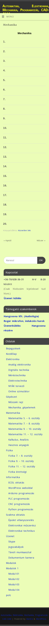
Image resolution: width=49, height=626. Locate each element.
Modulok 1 (12, 568)
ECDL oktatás (16, 482)
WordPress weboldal (20, 487)
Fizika (9, 450)
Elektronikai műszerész (22, 525)
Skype (11, 541)
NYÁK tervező (16, 386)
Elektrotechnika (17, 380)
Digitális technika (18, 369)
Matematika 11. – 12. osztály (25, 434)
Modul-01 (13, 573)
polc (8, 595)
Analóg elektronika (19, 364)
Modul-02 (13, 579)
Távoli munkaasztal (19, 552)
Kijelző (7, 240)
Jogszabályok (16, 546)
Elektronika (12, 359)
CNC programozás (19, 504)
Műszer (41, 240)
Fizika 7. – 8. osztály (20, 455)
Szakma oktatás (15, 514)
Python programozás (20, 509)
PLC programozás (18, 498)
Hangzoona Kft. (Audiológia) (21, 316)
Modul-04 (13, 589)
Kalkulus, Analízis (18, 439)
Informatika (13, 477)
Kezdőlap (11, 353)
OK (40, 260)
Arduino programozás (21, 493)
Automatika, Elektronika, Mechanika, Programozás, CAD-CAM (25, 10)
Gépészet (11, 396)
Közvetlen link (24, 230)
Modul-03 (13, 584)
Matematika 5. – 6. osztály (24, 418)
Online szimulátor (19, 391)
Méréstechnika (17, 375)
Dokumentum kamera (21, 557)
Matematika (13, 412)
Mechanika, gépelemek (21, 407)
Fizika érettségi (17, 471)
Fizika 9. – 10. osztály (21, 461)
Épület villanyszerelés (21, 520)
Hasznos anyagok (18, 445)
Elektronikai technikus (21, 530)
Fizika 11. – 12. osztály (21, 466)
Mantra (29, 618)
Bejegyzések (13, 348)
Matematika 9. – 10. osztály (24, 428)
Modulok (11, 563)
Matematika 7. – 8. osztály (24, 423)
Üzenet (10, 536)
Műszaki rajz (15, 402)
